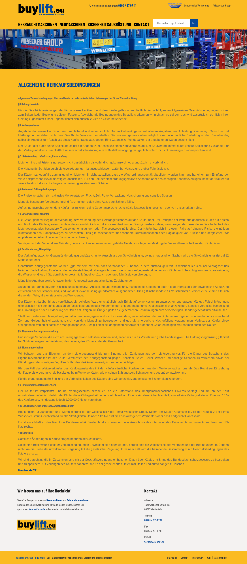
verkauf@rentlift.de (154, 541)
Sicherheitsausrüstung (109, 24)
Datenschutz (220, 557)
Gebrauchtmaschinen (37, 24)
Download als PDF (27, 470)
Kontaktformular (37, 509)
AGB (208, 557)
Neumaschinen (72, 24)
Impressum (197, 557)
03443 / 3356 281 (153, 520)
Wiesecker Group (222, 5)
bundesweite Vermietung (196, 5)
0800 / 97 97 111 (127, 5)
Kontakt (141, 24)
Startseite (172, 557)
